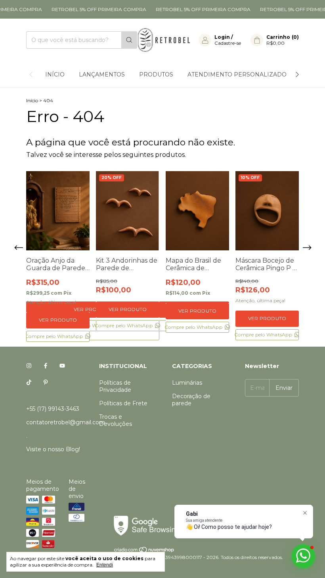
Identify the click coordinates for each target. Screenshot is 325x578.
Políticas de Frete (123, 403)
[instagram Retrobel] (29, 366)
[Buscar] (129, 40)
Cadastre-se (227, 43)
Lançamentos (102, 74)
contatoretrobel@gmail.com (65, 422)
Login (222, 37)
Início (55, 74)
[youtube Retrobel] (62, 366)
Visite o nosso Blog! (53, 449)
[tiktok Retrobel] (29, 382)
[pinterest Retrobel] (45, 382)
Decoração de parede (191, 400)
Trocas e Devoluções (115, 420)
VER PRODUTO (58, 320)
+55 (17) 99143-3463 (52, 408)
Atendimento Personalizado (237, 74)
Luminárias (187, 382)
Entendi (104, 565)
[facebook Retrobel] (45, 366)
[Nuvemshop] (144, 551)
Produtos (156, 74)
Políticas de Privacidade (115, 386)
